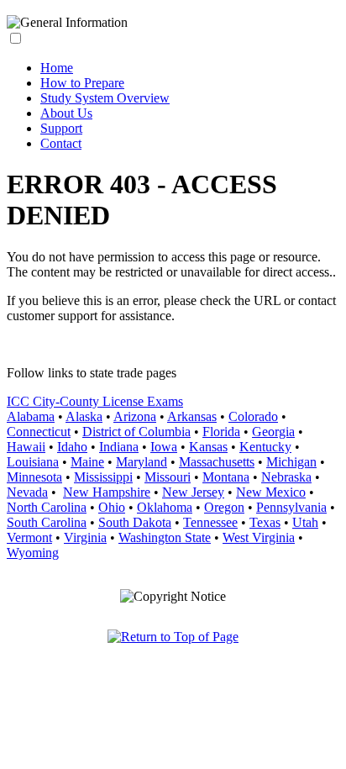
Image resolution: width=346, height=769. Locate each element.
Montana (225, 477)
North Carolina (46, 507)
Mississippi (103, 477)
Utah (305, 522)
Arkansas (192, 416)
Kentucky (265, 447)
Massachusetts (216, 462)
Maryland (141, 462)
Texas (264, 522)
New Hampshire (106, 492)
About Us (66, 113)
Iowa (163, 447)
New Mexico (271, 492)
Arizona (134, 416)
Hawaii (26, 447)
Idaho (72, 447)
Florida (221, 431)
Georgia (273, 431)
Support (61, 128)
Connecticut (39, 431)
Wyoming (33, 552)
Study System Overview (105, 98)
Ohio (111, 507)
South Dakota (134, 522)
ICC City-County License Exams (95, 401)
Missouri (167, 477)
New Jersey (193, 492)
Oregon (224, 507)
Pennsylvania (291, 507)
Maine (87, 462)
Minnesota (34, 477)
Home (56, 68)
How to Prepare (82, 83)
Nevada (27, 492)
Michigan (291, 462)
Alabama (31, 416)
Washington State (164, 537)
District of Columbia (136, 431)
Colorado (253, 416)
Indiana (119, 447)
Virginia (85, 537)
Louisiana (33, 462)
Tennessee (210, 522)
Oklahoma (164, 507)
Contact (60, 143)
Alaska (84, 416)
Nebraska (286, 477)
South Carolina (46, 522)
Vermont (29, 537)
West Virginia (259, 537)
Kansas (208, 447)
